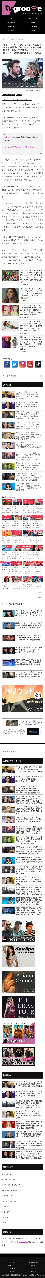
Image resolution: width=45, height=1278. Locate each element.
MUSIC (33, 1265)
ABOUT (33, 1271)
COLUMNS (11, 1271)
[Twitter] (14, 364)
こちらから (23, 1242)
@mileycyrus (10, 137)
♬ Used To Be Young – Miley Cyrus (20, 147)
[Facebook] (7, 364)
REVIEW (33, 1268)
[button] (41, 376)
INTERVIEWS (33, 1262)
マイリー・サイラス (9, 99)
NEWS (20, 95)
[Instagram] (22, 364)
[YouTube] (30, 364)
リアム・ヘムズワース (25, 99)
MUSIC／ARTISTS (9, 95)
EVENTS (12, 1268)
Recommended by (34, 592)
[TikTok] (38, 364)
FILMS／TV (12, 1265)
